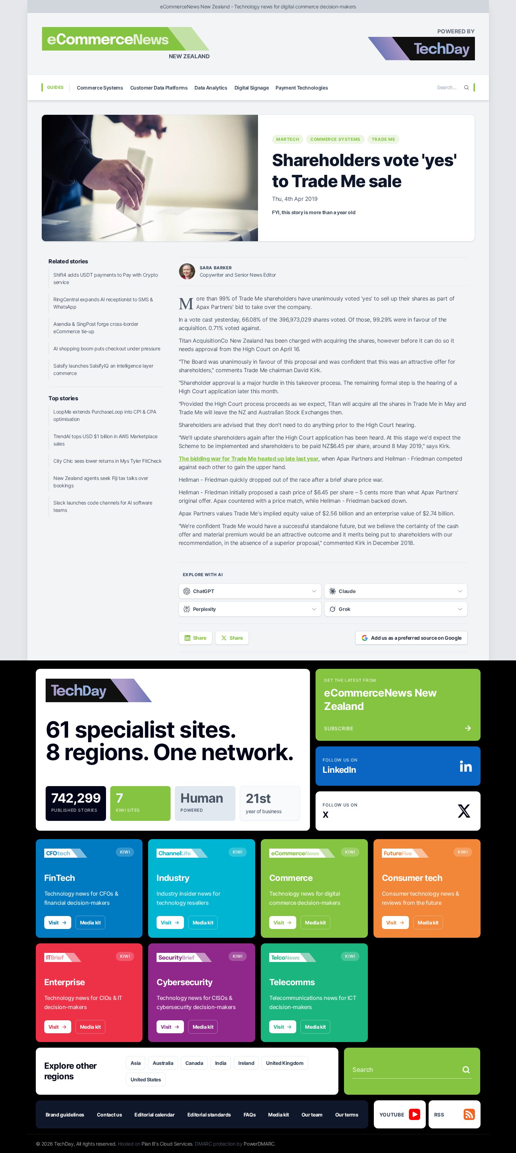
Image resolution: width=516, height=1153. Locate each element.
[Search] (466, 87)
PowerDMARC (259, 1144)
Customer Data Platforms (159, 88)
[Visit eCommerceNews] (302, 853)
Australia (163, 1063)
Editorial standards (209, 1115)
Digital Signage (251, 88)
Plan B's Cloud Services (166, 1144)
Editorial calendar (154, 1115)
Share (199, 638)
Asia (136, 1063)
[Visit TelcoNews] (302, 957)
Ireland (246, 1063)
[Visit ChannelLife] (190, 853)
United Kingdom (284, 1063)
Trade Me (383, 139)
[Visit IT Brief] (77, 957)
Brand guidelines (65, 1115)
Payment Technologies (302, 88)
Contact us (109, 1115)
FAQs (250, 1115)
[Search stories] (466, 1069)
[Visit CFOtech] (77, 853)
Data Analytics (210, 88)
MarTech (287, 139)
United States (146, 1079)
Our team (312, 1115)
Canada (194, 1063)
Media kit (90, 922)
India (220, 1063)
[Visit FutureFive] (415, 853)
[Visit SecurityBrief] (190, 957)
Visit (53, 922)
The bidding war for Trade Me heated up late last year (249, 458)
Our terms (346, 1115)
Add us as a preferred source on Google (416, 638)
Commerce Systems (100, 88)
